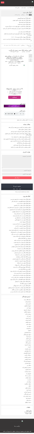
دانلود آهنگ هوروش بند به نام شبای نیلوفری (21, 211)
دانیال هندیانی (28, 363)
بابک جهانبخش (28, 351)
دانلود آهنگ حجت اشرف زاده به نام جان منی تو (21, 291)
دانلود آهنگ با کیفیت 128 (14, 106)
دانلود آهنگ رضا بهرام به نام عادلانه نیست (22, 236)
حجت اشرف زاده (27, 396)
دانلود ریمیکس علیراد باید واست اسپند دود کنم (21, 131)
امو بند (29, 346)
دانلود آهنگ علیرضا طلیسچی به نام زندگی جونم (20, 279)
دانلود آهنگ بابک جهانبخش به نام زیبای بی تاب (21, 277)
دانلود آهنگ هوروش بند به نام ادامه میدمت (22, 224)
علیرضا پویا (28, 398)
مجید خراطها (28, 402)
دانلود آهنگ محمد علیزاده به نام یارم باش (22, 275)
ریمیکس (23, 14)
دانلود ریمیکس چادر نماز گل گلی (24, 143)
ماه (17, 188)
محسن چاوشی (27, 357)
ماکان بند (29, 365)
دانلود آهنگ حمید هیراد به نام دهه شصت (22, 242)
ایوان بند (29, 326)
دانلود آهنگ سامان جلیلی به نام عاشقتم (22, 205)
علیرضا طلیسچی (27, 353)
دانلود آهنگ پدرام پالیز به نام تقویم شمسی (21, 258)
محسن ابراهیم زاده (26, 367)
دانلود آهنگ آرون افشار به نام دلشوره (23, 244)
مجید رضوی (19, 119)
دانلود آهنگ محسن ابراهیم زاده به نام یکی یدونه (20, 271)
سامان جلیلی (28, 388)
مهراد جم (29, 307)
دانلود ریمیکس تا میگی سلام (25, 129)
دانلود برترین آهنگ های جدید (25, 269)
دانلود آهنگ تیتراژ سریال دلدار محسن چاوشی (21, 246)
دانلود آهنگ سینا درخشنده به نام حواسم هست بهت (20, 230)
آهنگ (27, 14)
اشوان (29, 330)
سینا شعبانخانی (27, 332)
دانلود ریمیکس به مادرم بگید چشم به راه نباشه (21, 147)
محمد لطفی (28, 322)
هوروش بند (28, 373)
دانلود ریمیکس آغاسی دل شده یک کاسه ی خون (20, 141)
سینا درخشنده (28, 371)
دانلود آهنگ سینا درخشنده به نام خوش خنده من (21, 199)
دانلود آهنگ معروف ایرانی (25, 221)
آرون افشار (28, 338)
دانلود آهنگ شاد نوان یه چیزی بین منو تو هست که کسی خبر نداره (17, 28)
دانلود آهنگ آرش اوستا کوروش (24, 18)
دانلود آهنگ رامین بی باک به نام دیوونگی (22, 285)
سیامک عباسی (28, 355)
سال (14, 188)
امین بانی (29, 316)
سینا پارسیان (28, 301)
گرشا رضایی (28, 320)
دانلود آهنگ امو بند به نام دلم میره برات (22, 273)
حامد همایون (28, 369)
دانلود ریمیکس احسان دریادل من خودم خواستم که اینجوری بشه (17, 139)
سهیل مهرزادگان (27, 334)
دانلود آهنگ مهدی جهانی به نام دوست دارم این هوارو (19, 287)
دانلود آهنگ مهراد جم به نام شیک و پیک (22, 213)
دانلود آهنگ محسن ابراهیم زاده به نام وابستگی (21, 232)
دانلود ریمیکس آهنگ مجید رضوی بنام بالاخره (20, 50)
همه (30, 14)
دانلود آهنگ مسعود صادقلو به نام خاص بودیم (21, 250)
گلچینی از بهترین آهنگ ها (25, 283)
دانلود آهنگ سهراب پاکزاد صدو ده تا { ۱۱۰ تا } (21, 37)
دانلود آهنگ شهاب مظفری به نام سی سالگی (21, 289)
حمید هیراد (28, 336)
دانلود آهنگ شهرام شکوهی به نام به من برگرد (21, 234)
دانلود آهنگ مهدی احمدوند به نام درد (23, 226)
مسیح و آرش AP (27, 361)
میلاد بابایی (28, 324)
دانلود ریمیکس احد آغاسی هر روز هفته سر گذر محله (20, 127)
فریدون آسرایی (27, 392)
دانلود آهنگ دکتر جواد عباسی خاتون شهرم (22, 20)
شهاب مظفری (28, 383)
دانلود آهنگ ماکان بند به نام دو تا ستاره (22, 252)
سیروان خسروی (27, 310)
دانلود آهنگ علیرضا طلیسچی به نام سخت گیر (21, 201)
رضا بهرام (29, 328)
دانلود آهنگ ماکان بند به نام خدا (24, 248)
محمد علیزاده (28, 349)
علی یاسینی (28, 318)
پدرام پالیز (28, 400)
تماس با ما (17, 7)
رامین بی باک (28, 375)
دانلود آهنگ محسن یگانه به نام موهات (23, 265)
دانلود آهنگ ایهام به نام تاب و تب (24, 203)
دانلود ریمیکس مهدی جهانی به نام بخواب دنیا (21, 136)
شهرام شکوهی (27, 305)
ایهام (30, 386)
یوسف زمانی (28, 314)
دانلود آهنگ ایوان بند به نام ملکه (24, 263)
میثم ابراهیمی (28, 359)
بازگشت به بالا (17, 426)
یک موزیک (29, 45)
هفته (20, 188)
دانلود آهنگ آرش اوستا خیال (25, 22)
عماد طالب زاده (27, 299)
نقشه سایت (23, 7)
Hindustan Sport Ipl (28, 412)
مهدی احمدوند (28, 344)
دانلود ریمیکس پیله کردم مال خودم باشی (22, 145)
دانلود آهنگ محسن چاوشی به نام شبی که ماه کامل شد (19, 207)
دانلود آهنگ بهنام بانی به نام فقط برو (23, 217)
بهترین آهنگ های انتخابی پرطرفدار (23, 256)
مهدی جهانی (28, 377)
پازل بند (29, 379)
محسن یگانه (28, 342)
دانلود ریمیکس (20, 61)
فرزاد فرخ (29, 390)
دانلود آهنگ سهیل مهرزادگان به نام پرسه (22, 267)
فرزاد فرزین (28, 340)
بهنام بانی (29, 381)
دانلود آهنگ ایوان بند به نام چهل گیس (23, 219)
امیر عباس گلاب (27, 394)
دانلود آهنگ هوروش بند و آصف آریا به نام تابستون (20, 209)
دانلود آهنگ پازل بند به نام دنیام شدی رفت (22, 215)
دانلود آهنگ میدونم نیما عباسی (24, 24)
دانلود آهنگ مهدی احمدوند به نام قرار (23, 261)
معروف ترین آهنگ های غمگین (24, 238)
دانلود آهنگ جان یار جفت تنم (25, 31)
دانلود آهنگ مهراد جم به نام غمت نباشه (22, 240)
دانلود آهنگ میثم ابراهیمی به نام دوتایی (22, 228)
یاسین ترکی (28, 303)
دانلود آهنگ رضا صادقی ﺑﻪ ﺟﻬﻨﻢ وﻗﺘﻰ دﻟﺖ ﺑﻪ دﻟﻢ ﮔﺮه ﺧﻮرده (18, 26)
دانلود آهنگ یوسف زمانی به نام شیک (23, 254)
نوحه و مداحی (17, 14)
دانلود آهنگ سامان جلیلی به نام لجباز (23, 281)
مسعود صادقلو (28, 312)
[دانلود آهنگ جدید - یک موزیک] (26, 3)
